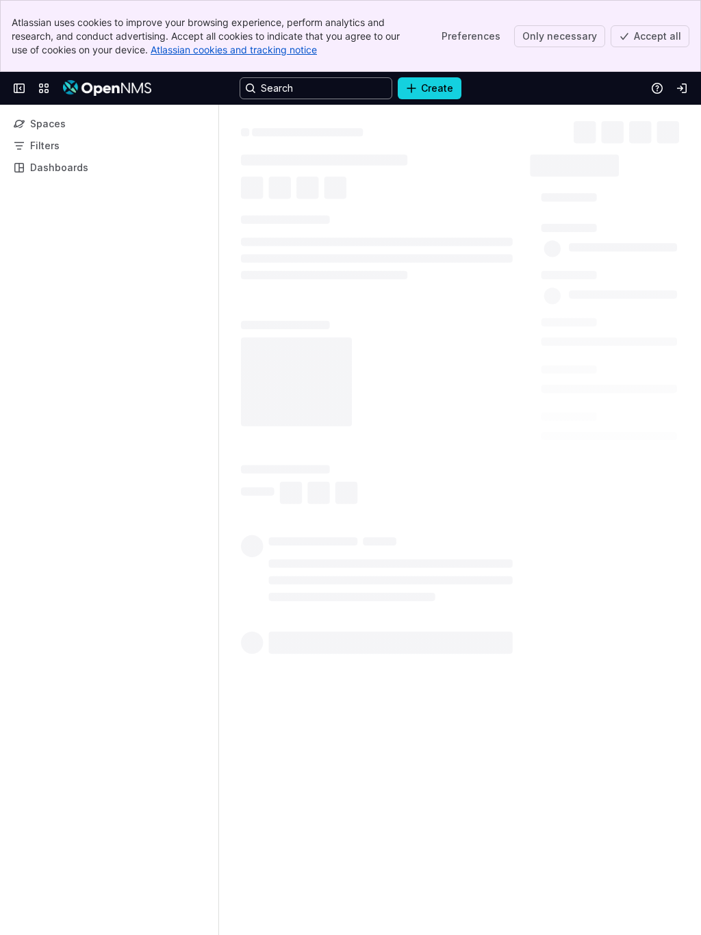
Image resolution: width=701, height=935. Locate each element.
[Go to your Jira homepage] (107, 88)
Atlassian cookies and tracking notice (234, 49)
